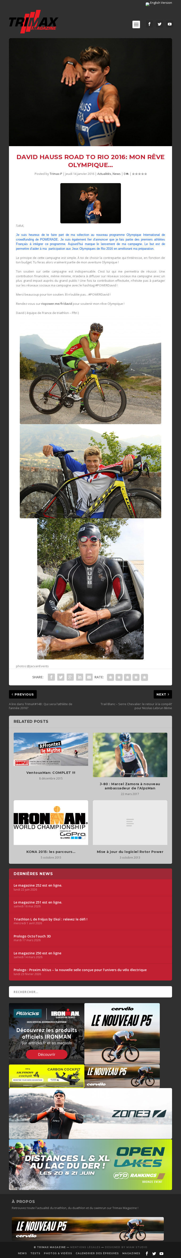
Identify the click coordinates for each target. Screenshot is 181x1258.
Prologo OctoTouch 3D (32, 936)
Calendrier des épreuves (97, 1253)
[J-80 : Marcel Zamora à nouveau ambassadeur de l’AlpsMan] (130, 755)
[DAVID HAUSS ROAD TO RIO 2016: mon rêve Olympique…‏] (90, 92)
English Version (160, 2)
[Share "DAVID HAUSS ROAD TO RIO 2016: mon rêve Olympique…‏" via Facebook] (51, 677)
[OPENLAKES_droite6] (90, 1188)
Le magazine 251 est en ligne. (38, 902)
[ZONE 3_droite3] (90, 1136)
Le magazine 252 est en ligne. (38, 885)
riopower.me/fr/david (56, 303)
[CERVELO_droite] (122, 1086)
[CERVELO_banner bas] (88, 1239)
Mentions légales (85, 1247)
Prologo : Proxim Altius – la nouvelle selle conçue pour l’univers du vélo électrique (80, 970)
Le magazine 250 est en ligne (37, 953)
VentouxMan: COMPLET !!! (50, 773)
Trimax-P (56, 174)
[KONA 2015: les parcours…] (51, 822)
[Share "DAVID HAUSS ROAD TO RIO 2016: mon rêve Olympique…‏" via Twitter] (61, 677)
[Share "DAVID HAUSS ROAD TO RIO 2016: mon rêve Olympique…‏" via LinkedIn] (79, 677)
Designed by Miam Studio (126, 1247)
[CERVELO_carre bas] (122, 1062)
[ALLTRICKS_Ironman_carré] (46, 1062)
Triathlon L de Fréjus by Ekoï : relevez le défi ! (50, 919)
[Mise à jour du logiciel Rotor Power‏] (130, 822)
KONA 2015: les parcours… (50, 852)
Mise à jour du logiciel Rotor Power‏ (130, 852)
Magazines (131, 1253)
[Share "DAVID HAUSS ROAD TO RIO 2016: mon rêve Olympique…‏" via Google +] (70, 677)
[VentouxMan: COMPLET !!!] (51, 749)
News (117, 174)
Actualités (104, 174)
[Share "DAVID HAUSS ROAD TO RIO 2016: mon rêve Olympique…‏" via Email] (89, 677)
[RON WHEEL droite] (46, 1086)
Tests (35, 1253)
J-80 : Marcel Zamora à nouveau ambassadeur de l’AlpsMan (130, 786)
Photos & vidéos (58, 1253)
